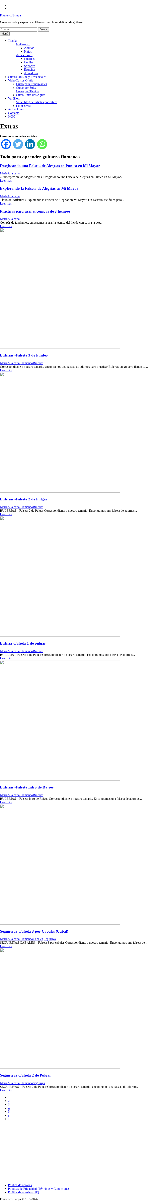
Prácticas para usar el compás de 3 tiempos (35, 211)
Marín (4, 173)
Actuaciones (16, 109)
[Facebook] (6, 144)
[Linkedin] (30, 144)
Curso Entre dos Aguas (30, 95)
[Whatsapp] (42, 144)
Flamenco (26, 363)
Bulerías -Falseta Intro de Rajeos (27, 787)
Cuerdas (29, 58)
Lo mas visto (24, 105)
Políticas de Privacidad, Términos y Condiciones (38, 1188)
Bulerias (38, 363)
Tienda (12, 40)
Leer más (6, 180)
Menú (5, 33)
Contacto (13, 113)
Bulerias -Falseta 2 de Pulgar (23, 499)
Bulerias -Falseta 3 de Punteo (24, 355)
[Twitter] (18, 144)
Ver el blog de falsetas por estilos (36, 102)
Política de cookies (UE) (23, 1192)
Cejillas (28, 62)
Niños (28, 51)
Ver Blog (13, 98)
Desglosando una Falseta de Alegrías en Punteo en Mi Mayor (50, 166)
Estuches (29, 69)
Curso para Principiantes (31, 84)
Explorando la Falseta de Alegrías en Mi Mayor (39, 188)
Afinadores (31, 73)
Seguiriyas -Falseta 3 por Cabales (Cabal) (34, 931)
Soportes (29, 66)
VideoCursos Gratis (20, 80)
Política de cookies (20, 1185)
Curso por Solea (26, 87)
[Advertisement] (77, 1152)
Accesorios (23, 55)
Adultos (29, 48)
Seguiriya (50, 939)
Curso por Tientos (27, 91)
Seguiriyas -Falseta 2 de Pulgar (25, 1075)
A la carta (14, 173)
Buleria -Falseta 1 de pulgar (23, 643)
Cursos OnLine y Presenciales (27, 76)
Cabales (38, 939)
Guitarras (22, 44)
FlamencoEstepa (10, 15)
